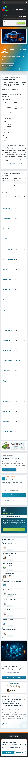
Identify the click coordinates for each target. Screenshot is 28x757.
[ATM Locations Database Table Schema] (8, 570)
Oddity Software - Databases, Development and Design (15, 8)
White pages (15, 500)
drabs (5, 269)
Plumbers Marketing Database (9, 543)
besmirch (6, 218)
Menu (15, 2)
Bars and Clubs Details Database (10, 619)
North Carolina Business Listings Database (12, 581)
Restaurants (9, 500)
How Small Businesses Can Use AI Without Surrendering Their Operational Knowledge (13, 702)
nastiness (6, 340)
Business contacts (6, 502)
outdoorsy (7, 350)
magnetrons (7, 330)
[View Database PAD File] (12, 550)
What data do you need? (8, 487)
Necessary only (20, 752)
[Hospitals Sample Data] (10, 616)
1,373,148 (17, 360)
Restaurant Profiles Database (9, 629)
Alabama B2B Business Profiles (9, 553)
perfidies (6, 370)
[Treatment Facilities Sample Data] (10, 596)
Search (15, 495)
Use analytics (8, 752)
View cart (6, 23)
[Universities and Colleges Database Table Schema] (8, 606)
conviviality (7, 239)
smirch (6, 421)
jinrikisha (6, 320)
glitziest (6, 300)
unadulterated (8, 431)
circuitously (7, 229)
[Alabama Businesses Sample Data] (10, 560)
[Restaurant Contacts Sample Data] (10, 636)
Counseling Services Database (9, 589)
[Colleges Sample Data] (10, 606)
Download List (20, 163)
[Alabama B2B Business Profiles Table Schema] (8, 560)
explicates (7, 279)
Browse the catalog (7, 65)
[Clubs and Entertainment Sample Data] (10, 626)
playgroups (7, 381)
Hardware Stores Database (8, 573)
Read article (6, 723)
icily (5, 310)
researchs (6, 401)
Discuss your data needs (14, 677)
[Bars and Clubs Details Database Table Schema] (8, 626)
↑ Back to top (14, 736)
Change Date (11, 163)
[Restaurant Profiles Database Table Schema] (8, 636)
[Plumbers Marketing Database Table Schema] (8, 550)
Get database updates (9, 469)
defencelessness (9, 259)
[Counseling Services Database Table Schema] (8, 596)
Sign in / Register (22, 16)
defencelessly (8, 249)
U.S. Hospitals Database (8, 609)
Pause (17, 68)
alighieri (6, 208)
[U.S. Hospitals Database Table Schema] (8, 616)
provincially (7, 391)
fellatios (6, 289)
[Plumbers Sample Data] (10, 550)
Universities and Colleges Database (10, 599)
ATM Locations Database (8, 563)
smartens (6, 411)
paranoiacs (7, 360)
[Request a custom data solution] (14, 651)
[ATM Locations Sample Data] (10, 570)
